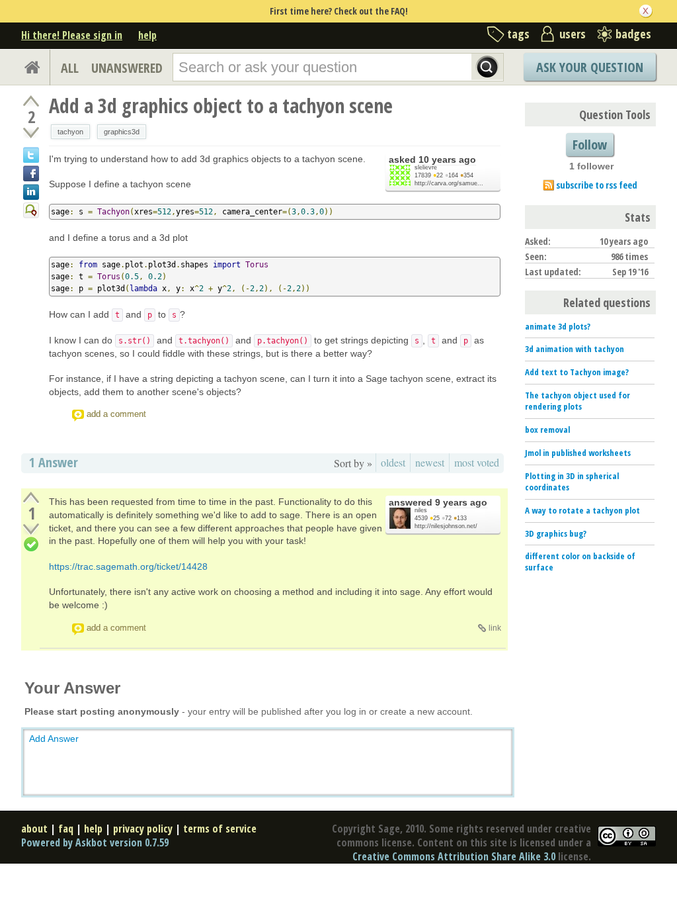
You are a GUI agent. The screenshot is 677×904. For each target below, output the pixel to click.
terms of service (220, 828)
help (147, 35)
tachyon (70, 132)
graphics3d (121, 132)
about (34, 828)
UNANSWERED (127, 68)
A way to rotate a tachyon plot (582, 510)
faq (65, 828)
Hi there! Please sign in (71, 35)
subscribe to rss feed (596, 185)
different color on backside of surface (580, 561)
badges (633, 34)
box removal (547, 429)
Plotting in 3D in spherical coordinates (572, 481)
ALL (70, 68)
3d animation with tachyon (574, 349)
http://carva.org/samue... (449, 183)
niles (421, 510)
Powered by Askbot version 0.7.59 (95, 842)
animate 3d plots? (557, 326)
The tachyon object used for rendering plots (577, 400)
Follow (590, 145)
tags (518, 34)
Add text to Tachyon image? (577, 372)
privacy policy (143, 828)
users (572, 34)
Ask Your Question (589, 67)
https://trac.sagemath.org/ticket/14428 (128, 566)
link (495, 628)
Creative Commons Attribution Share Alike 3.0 (453, 856)
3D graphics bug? (555, 533)
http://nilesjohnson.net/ (446, 526)
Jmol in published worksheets (578, 453)
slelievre (426, 167)
